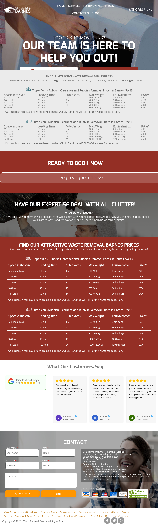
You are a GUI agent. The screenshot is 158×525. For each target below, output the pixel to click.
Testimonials (92, 6)
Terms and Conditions (51, 516)
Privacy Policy (33, 516)
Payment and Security (88, 512)
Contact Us (80, 13)
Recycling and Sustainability (75, 516)
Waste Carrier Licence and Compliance (20, 512)
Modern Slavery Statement (116, 516)
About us (125, 512)
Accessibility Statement (14, 516)
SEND (58, 493)
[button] (56, 396)
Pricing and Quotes (49, 512)
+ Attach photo (22, 493)
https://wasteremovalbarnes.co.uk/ (107, 471)
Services (74, 6)
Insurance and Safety (110, 512)
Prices (109, 6)
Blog (95, 13)
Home (61, 6)
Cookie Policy (96, 516)
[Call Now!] (141, 10)
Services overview (67, 512)
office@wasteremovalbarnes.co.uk (108, 469)
